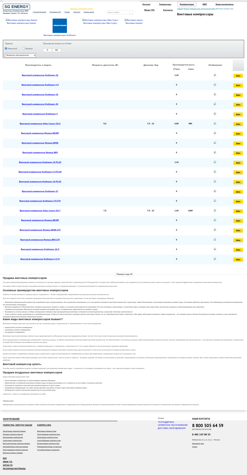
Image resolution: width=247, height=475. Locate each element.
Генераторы (165, 4)
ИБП (205, 4)
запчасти (7, 465)
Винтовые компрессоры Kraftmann (60, 35)
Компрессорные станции (13, 453)
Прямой (29, 48)
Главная (180, 9)
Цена (238, 75)
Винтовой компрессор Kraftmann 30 (40, 104)
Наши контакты (201, 418)
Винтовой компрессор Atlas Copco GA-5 (40, 123)
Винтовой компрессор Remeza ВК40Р (40, 133)
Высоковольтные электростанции (16, 443)
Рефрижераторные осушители (49, 447)
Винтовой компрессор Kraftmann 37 (40, 191)
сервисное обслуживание (173, 425)
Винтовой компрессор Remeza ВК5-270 (40, 240)
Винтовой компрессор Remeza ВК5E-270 (40, 230)
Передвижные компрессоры (48, 434)
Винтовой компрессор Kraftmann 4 (40, 114)
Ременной (12, 48)
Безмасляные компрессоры (48, 443)
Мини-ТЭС (149, 10)
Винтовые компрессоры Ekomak (141, 23)
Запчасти (76, 12)
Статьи (194, 447)
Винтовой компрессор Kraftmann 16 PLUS (40, 162)
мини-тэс (7, 461)
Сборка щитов (89, 12)
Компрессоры (187, 4)
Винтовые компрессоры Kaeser (21, 23)
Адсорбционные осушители (48, 450)
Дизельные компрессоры (47, 437)
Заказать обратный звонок (81, 9)
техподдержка (166, 422)
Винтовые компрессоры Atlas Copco (100, 23)
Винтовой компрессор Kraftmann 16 (40, 75)
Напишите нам (198, 443)
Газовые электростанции (13, 434)
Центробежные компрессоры (49, 440)
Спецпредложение (39, 12)
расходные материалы (14, 468)
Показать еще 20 (124, 274)
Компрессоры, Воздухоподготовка (202, 9)
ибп (5, 458)
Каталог (147, 4)
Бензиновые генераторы (13, 437)
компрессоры (44, 425)
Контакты (168, 10)
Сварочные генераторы (12, 440)
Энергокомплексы (224, 4)
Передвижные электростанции (15, 450)
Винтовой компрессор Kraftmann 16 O (40, 249)
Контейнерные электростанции (15, 447)
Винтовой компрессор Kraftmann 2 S (40, 85)
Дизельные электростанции (14, 431)
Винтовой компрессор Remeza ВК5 (40, 152)
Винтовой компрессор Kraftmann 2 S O (40, 259)
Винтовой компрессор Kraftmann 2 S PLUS (40, 172)
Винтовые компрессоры (46, 431)
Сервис (67, 12)
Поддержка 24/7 (55, 12)
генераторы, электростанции (17, 425)
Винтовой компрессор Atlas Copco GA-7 (40, 210)
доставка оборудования (172, 428)
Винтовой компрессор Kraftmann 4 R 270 (40, 201)
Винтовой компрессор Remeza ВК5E (40, 143)
